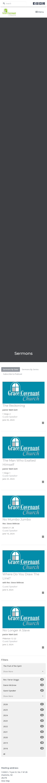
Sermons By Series (30, 369)
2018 (23, 748)
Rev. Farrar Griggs (23, 679)
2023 (23, 720)
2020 (23, 737)
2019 (23, 742)
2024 (23, 715)
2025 (23, 709)
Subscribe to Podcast (12, 374)
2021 (23, 732)
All (4, 754)
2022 (23, 726)
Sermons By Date (10, 369)
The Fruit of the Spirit (12, 666)
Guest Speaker (23, 690)
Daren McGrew (23, 685)
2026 (23, 704)
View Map (5, 781)
